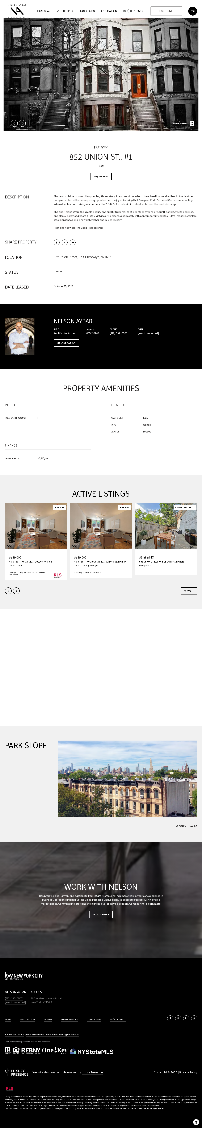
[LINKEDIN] (186, 1018)
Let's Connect (166, 11)
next (22, 123)
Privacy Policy (188, 1072)
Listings (68, 11)
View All (189, 591)
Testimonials (94, 1019)
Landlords (87, 11)
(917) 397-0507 (133, 11)
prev (14, 123)
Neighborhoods (69, 1019)
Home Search (45, 11)
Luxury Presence (92, 1072)
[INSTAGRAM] (178, 1018)
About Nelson (27, 1019)
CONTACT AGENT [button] (66, 343)
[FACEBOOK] (170, 1018)
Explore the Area (186, 826)
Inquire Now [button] (101, 176)
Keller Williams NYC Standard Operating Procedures (52, 1034)
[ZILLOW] (194, 1018)
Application (109, 11)
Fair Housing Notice (14, 1034)
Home (8, 1019)
